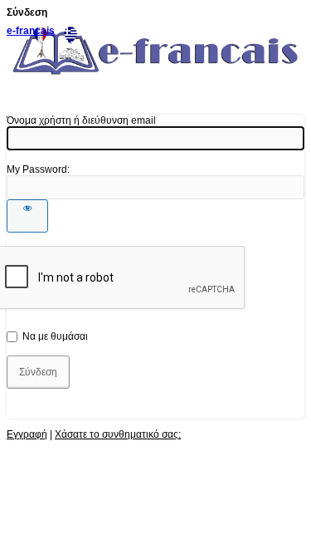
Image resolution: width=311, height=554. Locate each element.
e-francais (31, 31)
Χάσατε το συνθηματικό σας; (118, 434)
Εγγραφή (27, 434)
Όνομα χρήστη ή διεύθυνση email (81, 120)
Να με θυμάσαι (55, 336)
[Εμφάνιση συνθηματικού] (27, 216)
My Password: (38, 169)
